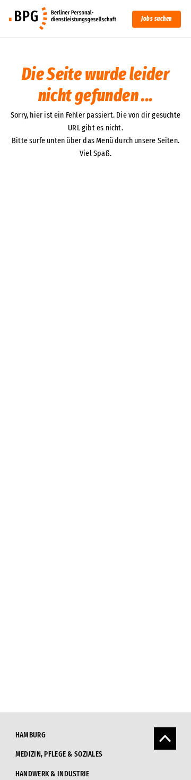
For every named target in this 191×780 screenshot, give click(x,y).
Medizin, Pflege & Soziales (59, 754)
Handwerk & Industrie (52, 773)
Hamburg (30, 735)
